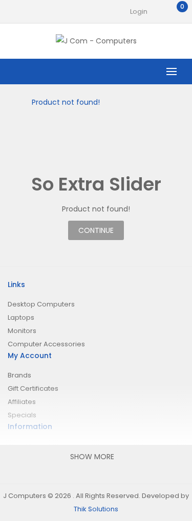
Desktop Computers (41, 304)
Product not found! (66, 102)
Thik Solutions (96, 509)
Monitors (22, 331)
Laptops (21, 317)
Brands (19, 375)
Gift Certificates (33, 388)
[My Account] (158, 11)
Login (138, 11)
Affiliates (22, 402)
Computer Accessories (46, 344)
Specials (22, 415)
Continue (96, 230)
